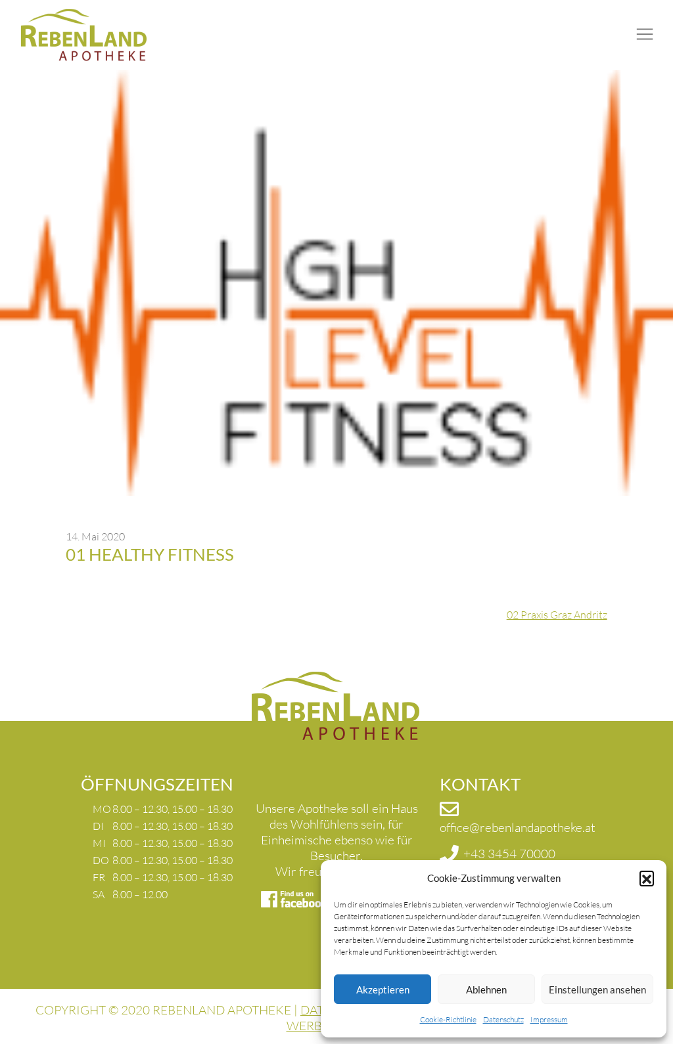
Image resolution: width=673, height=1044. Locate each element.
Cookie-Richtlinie (448, 1019)
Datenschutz (503, 1019)
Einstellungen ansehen (597, 989)
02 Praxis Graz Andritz (557, 614)
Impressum (549, 1019)
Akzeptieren (382, 989)
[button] (646, 877)
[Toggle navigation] (644, 34)
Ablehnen (486, 989)
